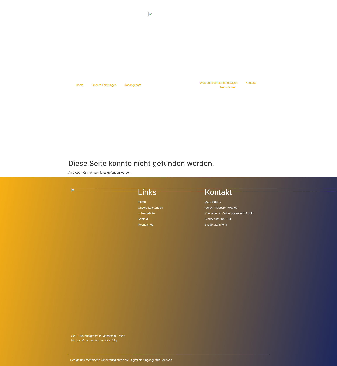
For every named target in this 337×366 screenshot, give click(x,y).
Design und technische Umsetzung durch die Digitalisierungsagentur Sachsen (121, 360)
